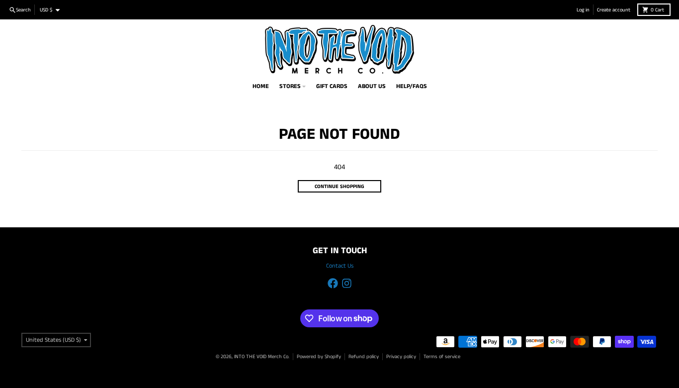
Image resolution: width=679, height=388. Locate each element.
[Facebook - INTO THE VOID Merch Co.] (333, 283)
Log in (583, 9)
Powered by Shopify (319, 356)
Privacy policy (401, 356)
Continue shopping (339, 186)
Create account (613, 9)
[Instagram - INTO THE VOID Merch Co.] (346, 283)
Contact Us (339, 266)
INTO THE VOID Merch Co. (261, 356)
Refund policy (363, 356)
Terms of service (442, 356)
